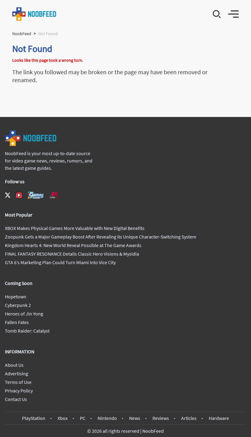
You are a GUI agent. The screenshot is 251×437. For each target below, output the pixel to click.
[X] (7, 195)
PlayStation (33, 418)
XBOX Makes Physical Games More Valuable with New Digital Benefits (74, 228)
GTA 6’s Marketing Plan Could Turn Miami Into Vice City (60, 262)
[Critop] (54, 195)
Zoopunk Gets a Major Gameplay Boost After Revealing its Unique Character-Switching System (100, 237)
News (134, 418)
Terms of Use (18, 382)
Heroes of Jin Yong (24, 314)
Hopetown (15, 296)
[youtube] (19, 195)
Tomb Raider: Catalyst (27, 331)
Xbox (63, 418)
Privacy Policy (19, 391)
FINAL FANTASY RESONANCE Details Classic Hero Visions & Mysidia (72, 254)
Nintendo (107, 418)
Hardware (219, 418)
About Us (14, 365)
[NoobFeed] (34, 14)
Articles (189, 418)
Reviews (160, 418)
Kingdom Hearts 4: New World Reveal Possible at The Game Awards (73, 245)
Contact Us (16, 399)
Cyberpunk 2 (18, 305)
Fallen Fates (17, 322)
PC (82, 418)
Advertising (16, 373)
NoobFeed (21, 33)
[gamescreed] (36, 195)
